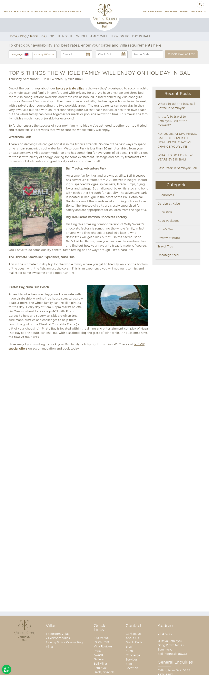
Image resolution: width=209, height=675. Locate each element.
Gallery (196, 11)
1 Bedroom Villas (57, 634)
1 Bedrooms (166, 195)
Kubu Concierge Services (133, 655)
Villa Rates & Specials (66, 11)
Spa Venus (171, 11)
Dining (184, 11)
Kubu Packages (168, 220)
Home (13, 36)
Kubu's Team (166, 229)
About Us (132, 638)
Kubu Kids (165, 212)
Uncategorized (168, 255)
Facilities (40, 11)
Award (98, 655)
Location (23, 11)
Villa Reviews (103, 646)
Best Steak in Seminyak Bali (177, 168)
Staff (129, 646)
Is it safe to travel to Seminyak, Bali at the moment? (172, 121)
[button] (44, 54)
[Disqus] (78, 408)
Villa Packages (152, 11)
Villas (7, 11)
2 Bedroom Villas (58, 638)
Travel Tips (37, 36)
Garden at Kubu (169, 203)
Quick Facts (134, 642)
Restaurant (101, 642)
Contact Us (133, 634)
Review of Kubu (169, 238)
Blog (23, 36)
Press (97, 650)
